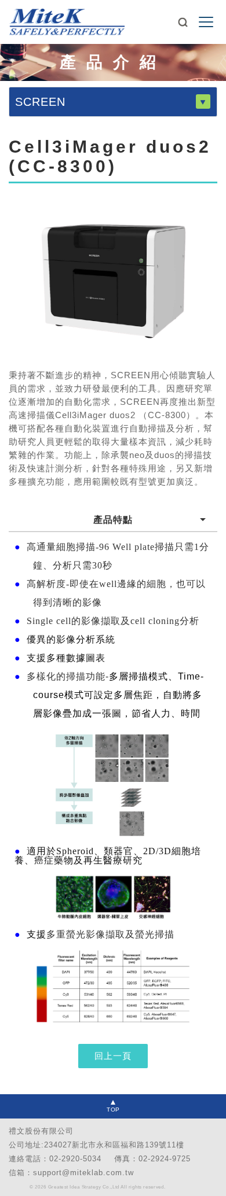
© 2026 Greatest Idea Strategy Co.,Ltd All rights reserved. (98, 1186)
